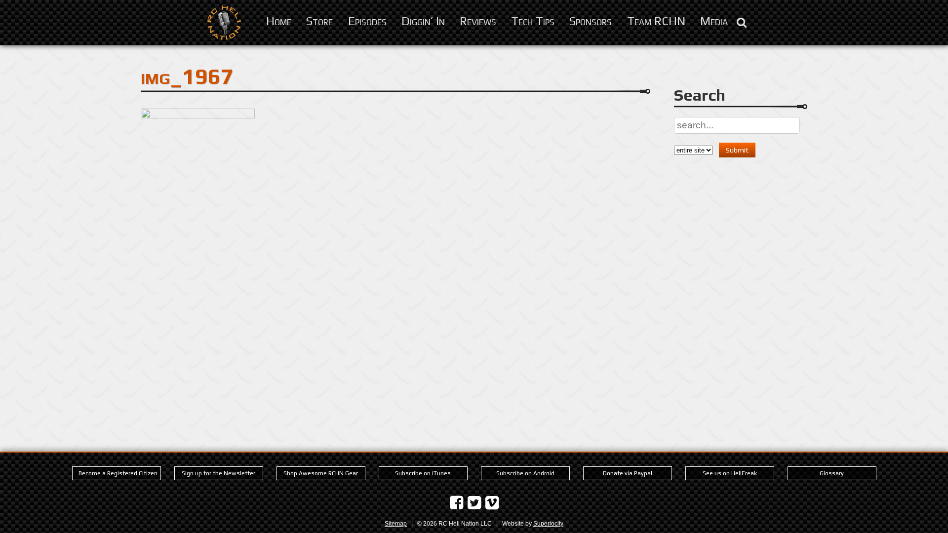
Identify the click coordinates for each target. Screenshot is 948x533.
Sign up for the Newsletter (218, 473)
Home (278, 21)
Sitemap (396, 523)
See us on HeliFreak (730, 473)
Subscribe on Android (525, 473)
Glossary (832, 473)
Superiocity (548, 523)
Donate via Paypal (627, 473)
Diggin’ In (423, 21)
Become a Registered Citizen (118, 473)
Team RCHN (656, 21)
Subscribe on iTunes (423, 473)
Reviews (478, 21)
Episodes (367, 21)
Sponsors (590, 21)
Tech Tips (532, 21)
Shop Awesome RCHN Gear (320, 473)
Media (714, 21)
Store (319, 21)
